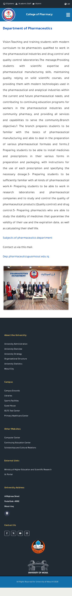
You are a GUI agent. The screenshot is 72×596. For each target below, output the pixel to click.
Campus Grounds (12, 391)
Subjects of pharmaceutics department (27, 238)
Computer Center (12, 438)
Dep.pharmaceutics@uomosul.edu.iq (26, 256)
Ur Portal (8, 475)
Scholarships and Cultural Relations (20, 448)
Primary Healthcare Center (16, 416)
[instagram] (26, 533)
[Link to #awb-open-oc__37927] (68, 15)
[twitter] (13, 533)
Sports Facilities (11, 401)
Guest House (10, 406)
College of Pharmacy (39, 14)
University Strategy (13, 354)
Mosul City (9, 369)
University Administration (15, 344)
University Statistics (13, 364)
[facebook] (6, 533)
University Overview (13, 349)
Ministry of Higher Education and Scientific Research (28, 470)
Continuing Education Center (17, 443)
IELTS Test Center (12, 411)
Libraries (8, 396)
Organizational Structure (15, 359)
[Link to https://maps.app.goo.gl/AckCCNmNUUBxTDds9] (7, 513)
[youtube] (20, 533)
